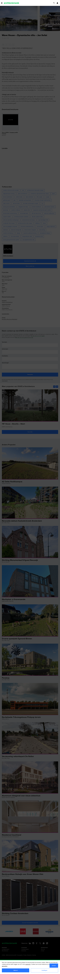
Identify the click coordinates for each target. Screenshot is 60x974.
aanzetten (4, 966)
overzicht (27, 964)
